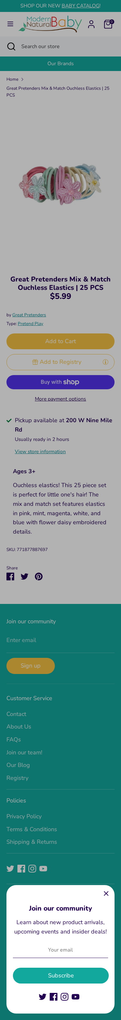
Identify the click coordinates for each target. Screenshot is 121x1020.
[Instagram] (64, 997)
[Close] (106, 893)
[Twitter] (42, 997)
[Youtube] (75, 997)
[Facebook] (53, 997)
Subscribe (61, 975)
